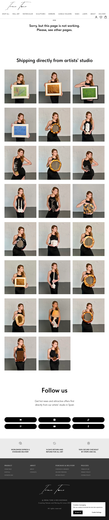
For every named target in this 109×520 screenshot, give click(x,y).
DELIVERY (102, 14)
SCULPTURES (40, 14)
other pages (63, 30)
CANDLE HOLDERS (65, 14)
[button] (96, 17)
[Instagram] (54, 419)
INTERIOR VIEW (8, 475)
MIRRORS (51, 14)
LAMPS (84, 14)
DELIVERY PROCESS (61, 472)
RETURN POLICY (60, 475)
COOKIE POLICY (85, 475)
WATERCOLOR (28, 14)
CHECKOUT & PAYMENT (62, 469)
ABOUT (93, 14)
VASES (77, 14)
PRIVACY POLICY (86, 472)
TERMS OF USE (85, 469)
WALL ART (15, 14)
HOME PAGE (8, 469)
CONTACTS (33, 472)
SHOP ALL (5, 14)
